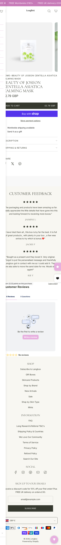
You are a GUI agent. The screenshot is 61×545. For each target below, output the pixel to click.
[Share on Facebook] (5, 164)
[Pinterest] (30, 472)
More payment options (30, 120)
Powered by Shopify (30, 541)
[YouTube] (37, 472)
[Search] (49, 11)
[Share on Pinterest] (19, 164)
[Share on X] (12, 164)
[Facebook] (15, 472)
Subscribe (30, 508)
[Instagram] (23, 472)
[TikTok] (45, 472)
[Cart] (55, 11)
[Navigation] (4, 11)
